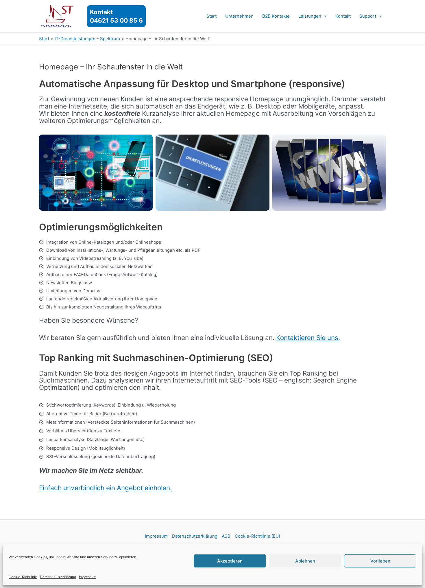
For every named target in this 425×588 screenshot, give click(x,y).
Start (211, 16)
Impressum (87, 577)
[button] (324, 16)
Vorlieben (380, 561)
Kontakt (343, 16)
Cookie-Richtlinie (23, 577)
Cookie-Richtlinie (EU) (257, 536)
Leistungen (309, 16)
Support (367, 16)
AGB (226, 536)
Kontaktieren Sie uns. (308, 337)
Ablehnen (305, 561)
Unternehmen (239, 16)
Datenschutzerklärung (58, 577)
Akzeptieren (230, 561)
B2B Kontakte (276, 16)
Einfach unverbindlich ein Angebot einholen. (105, 488)
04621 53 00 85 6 (116, 20)
